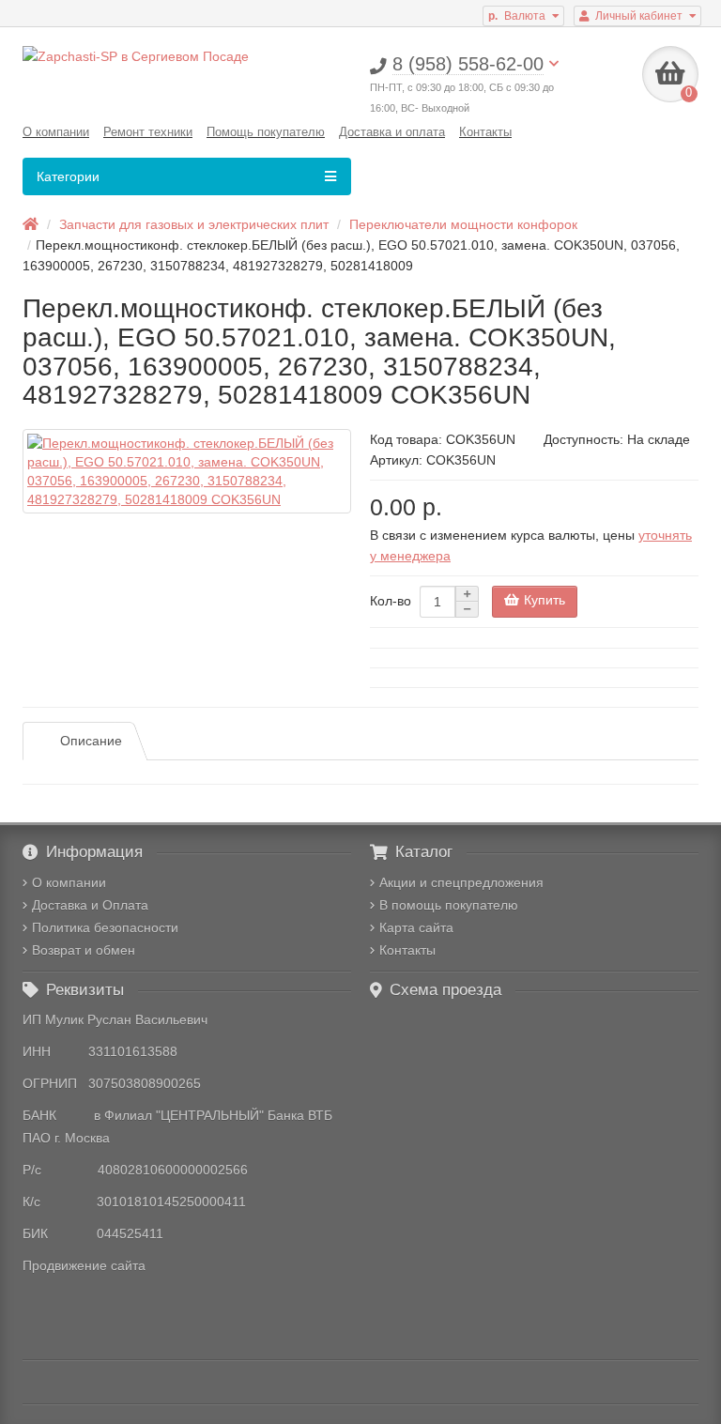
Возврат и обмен (83, 949)
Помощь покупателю (266, 132)
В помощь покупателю (448, 904)
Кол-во (390, 600)
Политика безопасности (105, 927)
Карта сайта (416, 927)
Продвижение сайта (84, 1265)
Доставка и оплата (392, 132)
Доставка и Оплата (90, 904)
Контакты (485, 132)
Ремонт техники (147, 132)
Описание (91, 740)
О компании (56, 132)
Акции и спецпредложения (461, 882)
